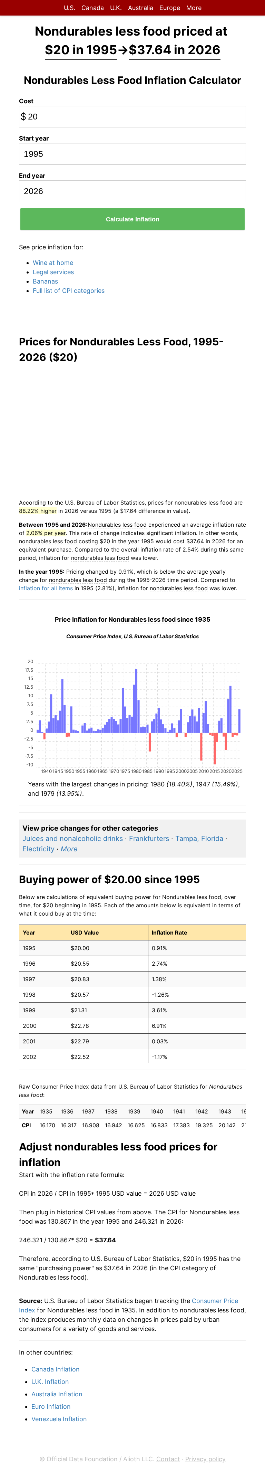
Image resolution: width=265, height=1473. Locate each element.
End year (32, 175)
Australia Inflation (56, 1394)
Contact (168, 1459)
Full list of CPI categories (69, 290)
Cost (26, 101)
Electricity (38, 849)
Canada (92, 7)
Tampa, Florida (199, 838)
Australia (140, 7)
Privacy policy (205, 1459)
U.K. (116, 7)
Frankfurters (149, 838)
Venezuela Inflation (59, 1419)
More (194, 7)
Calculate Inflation (132, 219)
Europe (169, 7)
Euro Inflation (51, 1406)
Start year (34, 138)
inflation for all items (46, 588)
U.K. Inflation (50, 1381)
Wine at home (53, 262)
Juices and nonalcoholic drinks (72, 838)
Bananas (45, 281)
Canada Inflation (55, 1369)
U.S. (69, 7)
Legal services (53, 272)
